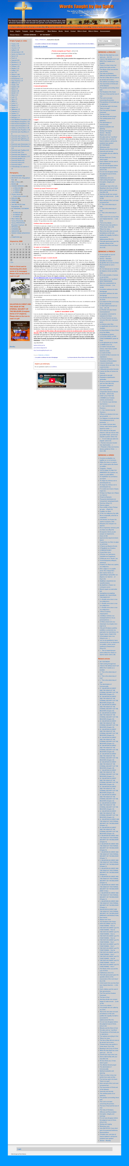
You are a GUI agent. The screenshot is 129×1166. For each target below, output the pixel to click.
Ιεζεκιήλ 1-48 (15, 91)
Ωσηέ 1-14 (14, 95)
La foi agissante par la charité (108, 342)
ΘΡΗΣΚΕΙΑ (14, 227)
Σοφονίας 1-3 (15, 111)
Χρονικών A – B (16, 64)
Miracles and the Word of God (109, 149)
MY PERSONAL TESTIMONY (20, 208)
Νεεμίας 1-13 (15, 68)
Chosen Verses (14, 35)
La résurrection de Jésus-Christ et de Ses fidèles (81, 44)
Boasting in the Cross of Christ (109, 188)
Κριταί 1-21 (14, 56)
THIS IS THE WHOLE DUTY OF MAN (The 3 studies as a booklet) (109, 61)
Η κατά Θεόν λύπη (105, 552)
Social (67, 31)
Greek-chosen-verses (19, 196)
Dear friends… (104, 917)
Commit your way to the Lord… (109, 186)
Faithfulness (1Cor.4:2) (107, 178)
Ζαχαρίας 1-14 (15, 115)
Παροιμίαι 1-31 (15, 76)
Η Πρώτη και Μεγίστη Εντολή (108, 546)
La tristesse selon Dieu (106, 324)
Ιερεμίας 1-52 (15, 86)
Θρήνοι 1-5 (14, 89)
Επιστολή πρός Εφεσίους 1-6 (20, 138)
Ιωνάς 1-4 (14, 103)
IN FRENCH (16, 214)
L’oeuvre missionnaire (106, 363)
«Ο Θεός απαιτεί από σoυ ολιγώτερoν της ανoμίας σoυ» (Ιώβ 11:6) (108, 624)
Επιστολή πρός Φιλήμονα (19, 154)
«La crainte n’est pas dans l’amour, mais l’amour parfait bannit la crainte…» (108, 426)
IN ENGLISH (17, 212)
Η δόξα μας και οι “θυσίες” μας (109, 558)
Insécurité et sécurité (106, 375)
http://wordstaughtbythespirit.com (43, 350)
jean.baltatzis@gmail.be (40, 347)
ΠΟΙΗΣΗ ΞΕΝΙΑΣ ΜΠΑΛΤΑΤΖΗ (20, 233)
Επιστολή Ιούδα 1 (16, 164)
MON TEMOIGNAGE (106, 281)
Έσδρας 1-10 (15, 66)
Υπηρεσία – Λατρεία (106, 468)
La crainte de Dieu (105, 353)
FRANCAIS (14, 200)
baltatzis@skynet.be (39, 345)
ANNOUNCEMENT (17, 176)
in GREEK (16, 192)
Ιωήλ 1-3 (14, 97)
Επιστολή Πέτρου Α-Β (17, 160)
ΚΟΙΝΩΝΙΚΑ (15, 229)
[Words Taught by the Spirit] (64, 15)
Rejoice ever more (105, 135)
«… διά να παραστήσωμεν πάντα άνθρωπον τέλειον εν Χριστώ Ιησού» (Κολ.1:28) (108, 652)
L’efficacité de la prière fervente (109, 369)
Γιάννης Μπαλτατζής (17, 221)
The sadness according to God (109, 81)
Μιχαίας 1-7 (14, 105)
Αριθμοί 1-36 (15, 50)
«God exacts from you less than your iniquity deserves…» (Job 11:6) (109, 218)
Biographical (39, 31)
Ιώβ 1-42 (14, 72)
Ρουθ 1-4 (14, 58)
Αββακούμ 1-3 (15, 82)
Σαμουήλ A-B (15, 60)
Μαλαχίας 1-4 (15, 117)
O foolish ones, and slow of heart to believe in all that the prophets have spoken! (108, 141)
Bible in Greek (82, 31)
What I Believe (52, 31)
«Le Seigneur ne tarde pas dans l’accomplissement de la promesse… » (109, 420)
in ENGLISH (16, 188)
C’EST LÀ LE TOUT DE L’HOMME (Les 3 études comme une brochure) (107, 398)
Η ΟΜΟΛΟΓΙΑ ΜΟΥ (106, 550)
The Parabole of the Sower (108, 92)
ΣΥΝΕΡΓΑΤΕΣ (15, 237)
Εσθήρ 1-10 (15, 70)
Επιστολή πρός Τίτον (17, 152)
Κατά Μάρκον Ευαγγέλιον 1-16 (20, 121)
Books (61, 31)
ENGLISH (14, 198)
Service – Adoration (105, 258)
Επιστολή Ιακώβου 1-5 (18, 158)
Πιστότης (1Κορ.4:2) (106, 503)
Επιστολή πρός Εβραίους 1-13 (20, 156)
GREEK (13, 202)
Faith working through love (108, 180)
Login (19, 1149)
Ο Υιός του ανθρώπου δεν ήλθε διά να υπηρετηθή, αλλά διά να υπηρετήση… (109, 515)
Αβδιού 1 (14, 101)
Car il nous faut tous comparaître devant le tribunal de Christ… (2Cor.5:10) (109, 391)
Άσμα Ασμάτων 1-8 (17, 80)
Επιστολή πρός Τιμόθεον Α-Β (20, 150)
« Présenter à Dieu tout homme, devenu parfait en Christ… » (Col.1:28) (109, 449)
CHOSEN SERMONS (29, 35)
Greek (32, 31)
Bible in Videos (93, 31)
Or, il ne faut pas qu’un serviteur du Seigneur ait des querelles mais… (109, 271)
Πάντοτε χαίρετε (104, 505)
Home (12, 31)
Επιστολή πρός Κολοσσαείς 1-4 (20, 144)
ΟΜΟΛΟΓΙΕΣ (15, 231)
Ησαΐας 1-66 (15, 85)
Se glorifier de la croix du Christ (109, 262)
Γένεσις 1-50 (15, 44)
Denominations (104, 1132)
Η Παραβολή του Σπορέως (108, 548)
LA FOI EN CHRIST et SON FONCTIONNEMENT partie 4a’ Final (109, 338)
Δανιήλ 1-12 (15, 93)
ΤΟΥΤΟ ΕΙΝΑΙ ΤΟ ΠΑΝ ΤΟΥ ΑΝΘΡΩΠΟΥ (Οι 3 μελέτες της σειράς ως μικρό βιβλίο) (109, 472)
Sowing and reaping (106, 131)
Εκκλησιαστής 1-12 (17, 78)
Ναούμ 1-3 (14, 107)
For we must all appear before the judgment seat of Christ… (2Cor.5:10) (109, 167)
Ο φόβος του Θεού (105, 511)
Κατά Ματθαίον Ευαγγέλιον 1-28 (21, 119)
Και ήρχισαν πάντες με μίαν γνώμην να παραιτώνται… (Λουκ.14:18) (108, 534)
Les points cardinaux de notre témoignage (46, 44)
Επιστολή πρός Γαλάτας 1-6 (19, 136)
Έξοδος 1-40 (15, 46)
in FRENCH (16, 190)
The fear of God (104, 114)
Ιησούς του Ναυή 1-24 (18, 54)
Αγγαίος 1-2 (14, 113)
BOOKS (13, 184)
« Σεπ (11, 262)
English (17, 31)
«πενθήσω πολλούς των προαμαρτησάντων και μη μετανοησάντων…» (107, 618)
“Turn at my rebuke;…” (106, 223)
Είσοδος (12, 346)
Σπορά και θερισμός (106, 497)
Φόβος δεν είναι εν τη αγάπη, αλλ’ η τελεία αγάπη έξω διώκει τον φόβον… (109, 464)
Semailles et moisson (106, 260)
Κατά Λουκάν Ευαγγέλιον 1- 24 (20, 123)
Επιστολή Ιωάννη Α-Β (17, 162)
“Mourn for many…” (106, 229)
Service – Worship (105, 133)
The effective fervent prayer (108, 116)
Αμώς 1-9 (14, 99)
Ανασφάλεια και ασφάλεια (107, 593)
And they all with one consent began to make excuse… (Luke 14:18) (109, 196)
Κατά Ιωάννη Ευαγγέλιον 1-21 (20, 125)
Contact (73, 31)
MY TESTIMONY (44, 35)
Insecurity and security (106, 151)
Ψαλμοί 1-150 (15, 74)
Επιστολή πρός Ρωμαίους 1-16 (20, 129)
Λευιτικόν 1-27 (15, 48)
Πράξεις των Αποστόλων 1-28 (20, 128)
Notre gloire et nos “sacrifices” (109, 279)
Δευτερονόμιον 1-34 (17, 52)
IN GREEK (16, 216)
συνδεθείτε (54, 366)
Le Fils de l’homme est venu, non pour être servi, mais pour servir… (109, 320)
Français (25, 31)
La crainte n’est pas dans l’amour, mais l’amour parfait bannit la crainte (108, 348)
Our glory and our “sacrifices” (108, 137)
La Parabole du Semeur (107, 334)
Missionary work (104, 147)
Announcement (105, 31)
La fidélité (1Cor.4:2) (106, 344)
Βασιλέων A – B (16, 62)
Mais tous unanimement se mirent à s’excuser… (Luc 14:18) (108, 285)
